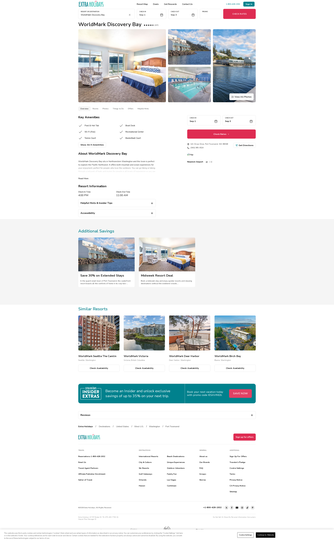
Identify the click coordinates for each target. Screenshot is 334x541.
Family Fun (172, 474)
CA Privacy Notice (237, 486)
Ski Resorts (144, 468)
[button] (151, 14)
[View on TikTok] (247, 508)
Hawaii (142, 486)
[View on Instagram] (242, 508)
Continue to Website (265, 535)
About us (203, 456)
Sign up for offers (245, 437)
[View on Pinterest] (252, 508)
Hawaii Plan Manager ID (87, 519)
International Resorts (148, 456)
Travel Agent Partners (88, 468)
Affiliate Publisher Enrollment (91, 474)
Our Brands (204, 462)
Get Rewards (170, 4)
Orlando (143, 480)
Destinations (104, 426)
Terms (232, 474)
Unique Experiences (176, 462)
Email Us (82, 462)
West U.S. (139, 426)
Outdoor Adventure (175, 468)
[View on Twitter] (226, 508)
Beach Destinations (175, 456)
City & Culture (145, 462)
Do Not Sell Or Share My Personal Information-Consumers (234, 517)
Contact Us (187, 4)
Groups (202, 474)
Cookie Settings (245, 535)
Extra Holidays (85, 426)
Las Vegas (171, 480)
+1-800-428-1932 (213, 507)
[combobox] (104, 15)
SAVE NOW (240, 393)
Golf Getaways (145, 474)
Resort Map (142, 4)
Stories (202, 480)
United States (122, 426)
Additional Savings (96, 231)
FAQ (201, 468)
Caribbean (171, 486)
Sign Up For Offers (238, 456)
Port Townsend (172, 426)
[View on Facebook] (232, 508)
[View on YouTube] (237, 508)
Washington (154, 426)
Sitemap (233, 491)
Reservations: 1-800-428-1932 (91, 456)
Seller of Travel (85, 480)
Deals (156, 4)
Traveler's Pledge (237, 462)
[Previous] (78, 343)
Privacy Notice (236, 480)
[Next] (255, 343)
